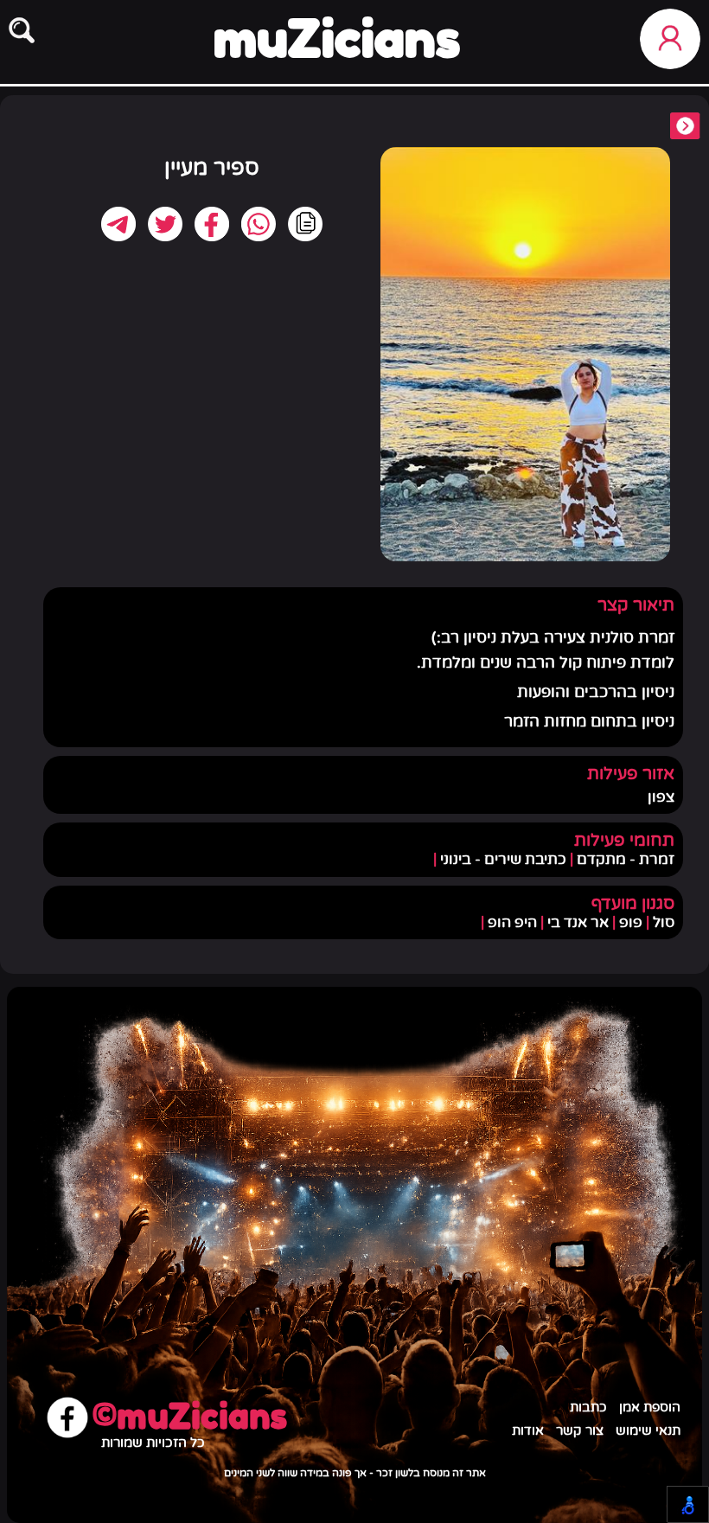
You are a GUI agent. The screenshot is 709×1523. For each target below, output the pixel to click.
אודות (528, 1431)
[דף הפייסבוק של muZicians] (67, 1419)
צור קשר (580, 1431)
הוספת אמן (649, 1407)
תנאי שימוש (648, 1431)
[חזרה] (685, 128)
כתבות (588, 1407)
